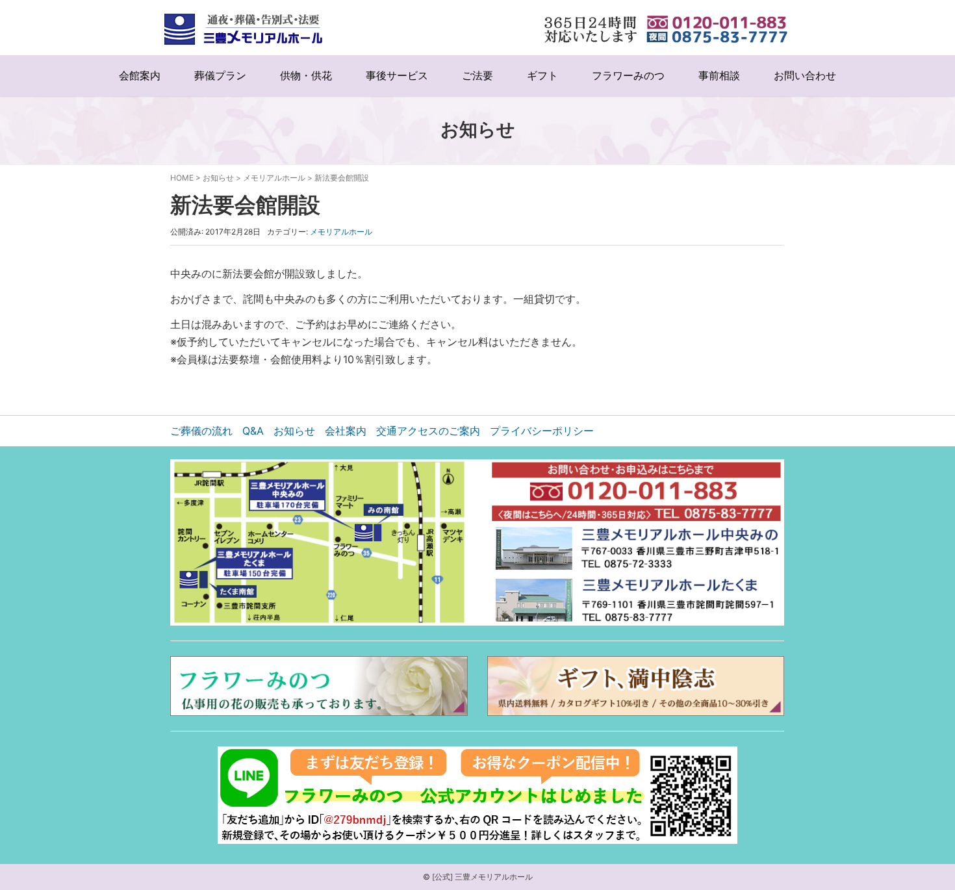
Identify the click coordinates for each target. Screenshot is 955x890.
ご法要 (477, 76)
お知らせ (218, 178)
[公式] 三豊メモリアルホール (482, 877)
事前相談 (719, 76)
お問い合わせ (805, 76)
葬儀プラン (220, 76)
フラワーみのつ (628, 76)
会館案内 (139, 76)
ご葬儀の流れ (201, 430)
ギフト (542, 76)
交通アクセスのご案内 (428, 430)
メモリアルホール (274, 178)
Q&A (253, 430)
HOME (182, 178)
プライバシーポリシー (542, 430)
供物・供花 (306, 76)
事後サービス (397, 76)
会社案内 (345, 430)
